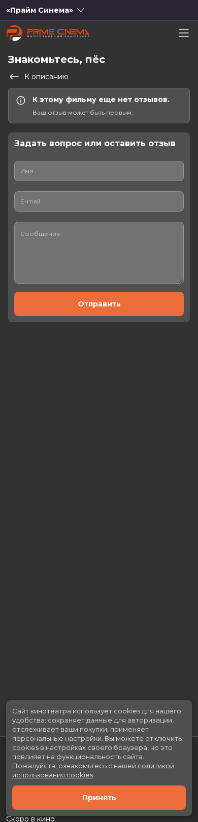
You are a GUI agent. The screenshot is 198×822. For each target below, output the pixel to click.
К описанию (46, 76)
